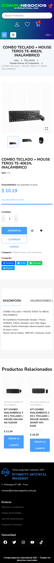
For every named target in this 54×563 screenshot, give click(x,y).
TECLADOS (29, 60)
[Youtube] (32, 542)
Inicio (16, 60)
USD (48, 35)
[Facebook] (5, 542)
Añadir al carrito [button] (14, 442)
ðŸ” (47, 129)
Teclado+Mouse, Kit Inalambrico (24, 63)
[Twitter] (14, 542)
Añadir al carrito (14, 231)
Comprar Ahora (14, 240)
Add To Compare (32, 230)
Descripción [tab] (12, 300)
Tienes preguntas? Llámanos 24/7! (28, 469)
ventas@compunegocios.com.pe (19, 490)
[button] (4, 35)
